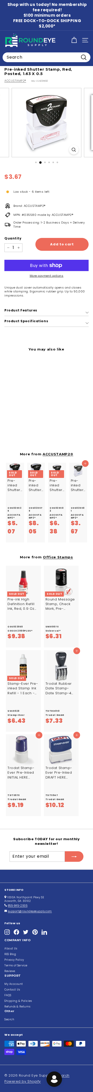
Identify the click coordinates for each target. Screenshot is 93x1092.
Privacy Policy (14, 960)
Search (9, 1019)
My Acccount (13, 984)
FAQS (7, 995)
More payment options (47, 276)
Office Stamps (58, 557)
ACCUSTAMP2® (15, 81)
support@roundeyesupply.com (30, 911)
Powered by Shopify (22, 1081)
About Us (10, 948)
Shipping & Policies (18, 1001)
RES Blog (10, 954)
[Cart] (74, 40)
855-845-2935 (18, 906)
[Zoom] (74, 149)
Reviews (9, 971)
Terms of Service (15, 965)
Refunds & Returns (17, 1006)
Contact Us (12, 990)
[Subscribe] (74, 856)
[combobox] (46, 57)
